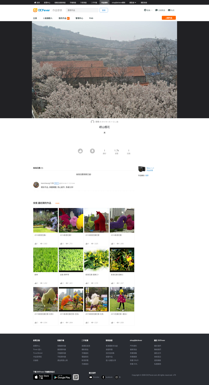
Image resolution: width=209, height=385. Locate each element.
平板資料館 (61, 356)
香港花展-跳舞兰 (117, 274)
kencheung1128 (47, 183)
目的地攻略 (110, 353)
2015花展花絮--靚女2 (119, 314)
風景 (147, 175)
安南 (97, 121)
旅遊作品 (109, 356)
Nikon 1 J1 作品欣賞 (150, 169)
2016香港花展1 (66, 235)
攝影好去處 (112, 346)
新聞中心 (36, 346)
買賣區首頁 (86, 346)
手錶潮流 (85, 364)
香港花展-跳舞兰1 (92, 274)
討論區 (35, 360)
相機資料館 (61, 346)
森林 (36, 274)
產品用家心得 (62, 360)
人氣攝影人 (48, 18)
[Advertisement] (104, 141)
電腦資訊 (85, 356)
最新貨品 (133, 349)
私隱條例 (157, 364)
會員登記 (157, 356)
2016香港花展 (116, 235)
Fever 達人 (37, 349)
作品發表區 (37, 356)
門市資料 (133, 346)
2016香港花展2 (40, 235)
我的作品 (64, 18)
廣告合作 (157, 353)
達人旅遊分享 (111, 360)
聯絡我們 (157, 349)
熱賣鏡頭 (133, 356)
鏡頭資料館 (61, 349)
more (57, 203)
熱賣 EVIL (134, 364)
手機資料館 (61, 353)
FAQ (91, 18)
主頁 (35, 18)
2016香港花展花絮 (92, 235)
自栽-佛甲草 (64, 274)
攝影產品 (85, 349)
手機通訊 (85, 353)
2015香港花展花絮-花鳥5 (43, 314)
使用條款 (157, 360)
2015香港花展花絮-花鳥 (94, 314)
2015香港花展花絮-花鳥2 (69, 314)
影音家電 (85, 360)
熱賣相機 (133, 353)
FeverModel (37, 353)
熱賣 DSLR (134, 360)
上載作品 (168, 18)
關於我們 (157, 346)
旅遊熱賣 (109, 349)
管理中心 (79, 18)
